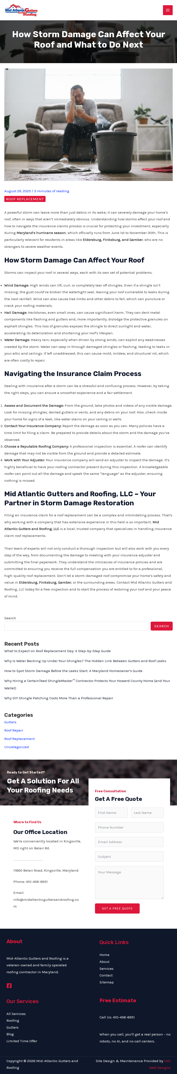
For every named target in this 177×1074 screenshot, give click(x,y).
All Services (16, 1014)
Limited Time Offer (21, 1041)
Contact (106, 975)
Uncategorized (16, 747)
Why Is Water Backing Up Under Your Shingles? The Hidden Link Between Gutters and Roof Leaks (85, 661)
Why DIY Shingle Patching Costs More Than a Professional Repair (58, 698)
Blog (10, 1034)
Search (10, 618)
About (104, 961)
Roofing (12, 1020)
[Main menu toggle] (168, 10)
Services (107, 968)
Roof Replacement (25, 199)
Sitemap (107, 982)
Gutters (10, 722)
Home (104, 954)
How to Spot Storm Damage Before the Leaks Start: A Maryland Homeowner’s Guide (73, 671)
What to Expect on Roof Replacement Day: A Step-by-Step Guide (57, 651)
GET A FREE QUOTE (117, 908)
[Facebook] (9, 985)
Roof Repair (13, 730)
